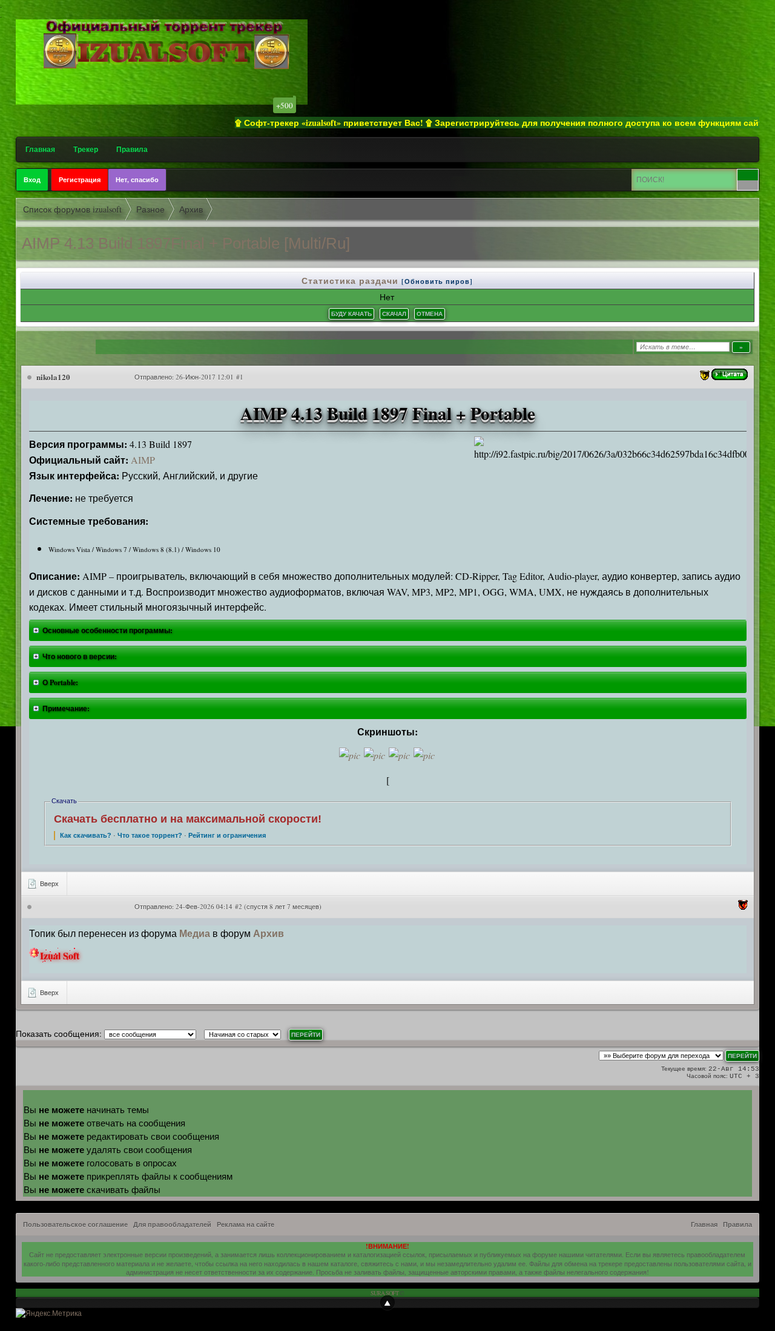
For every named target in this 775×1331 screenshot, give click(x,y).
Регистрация (80, 180)
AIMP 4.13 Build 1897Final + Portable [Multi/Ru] (186, 243)
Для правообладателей (172, 1224)
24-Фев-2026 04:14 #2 (209, 906)
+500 (284, 105)
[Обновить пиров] (437, 281)
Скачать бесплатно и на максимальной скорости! (188, 819)
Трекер (85, 149)
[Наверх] (387, 1302)
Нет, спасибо (137, 180)
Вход (32, 180)
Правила (132, 149)
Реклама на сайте (245, 1224)
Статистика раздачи (351, 280)
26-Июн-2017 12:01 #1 (209, 376)
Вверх (48, 883)
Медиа (194, 933)
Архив (268, 933)
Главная (40, 149)
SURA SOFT (384, 1293)
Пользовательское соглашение (75, 1224)
